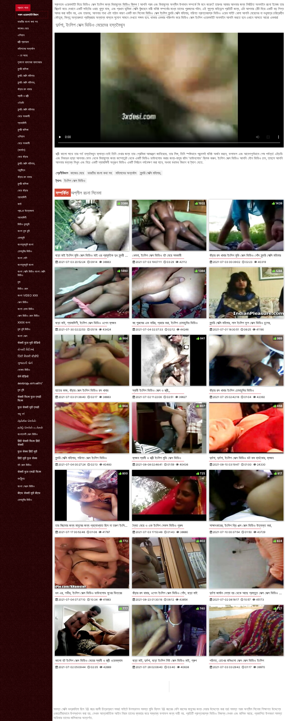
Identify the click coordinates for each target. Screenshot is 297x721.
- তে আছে (23, 55)
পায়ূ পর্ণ (21, 414)
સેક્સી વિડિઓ (26, 349)
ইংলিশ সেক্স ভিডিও (74, 180)
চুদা (19, 282)
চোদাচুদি (21, 237)
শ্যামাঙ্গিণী (22, 123)
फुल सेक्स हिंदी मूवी (27, 451)
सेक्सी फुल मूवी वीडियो (29, 342)
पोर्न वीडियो (23, 376)
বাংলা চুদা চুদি (24, 231)
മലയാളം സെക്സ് (30, 383)
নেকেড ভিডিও (24, 369)
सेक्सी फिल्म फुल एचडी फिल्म (29, 398)
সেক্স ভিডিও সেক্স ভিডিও (28, 315)
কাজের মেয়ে (23, 28)
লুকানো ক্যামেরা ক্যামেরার (30, 62)
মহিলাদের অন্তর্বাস (26, 48)
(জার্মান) (21, 150)
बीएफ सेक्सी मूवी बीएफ (29, 493)
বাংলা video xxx (28, 295)
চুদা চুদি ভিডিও (24, 329)
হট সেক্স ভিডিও (24, 465)
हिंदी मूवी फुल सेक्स (27, 458)
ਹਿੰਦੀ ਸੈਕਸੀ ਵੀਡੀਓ (28, 356)
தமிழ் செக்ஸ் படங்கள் (30, 427)
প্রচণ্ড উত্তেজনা (26, 210)
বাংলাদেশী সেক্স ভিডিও (28, 434)
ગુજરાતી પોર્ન (25, 363)
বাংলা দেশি (22, 258)
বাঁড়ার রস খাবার (25, 89)
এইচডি (21, 102)
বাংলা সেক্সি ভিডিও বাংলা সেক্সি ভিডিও (31, 273)
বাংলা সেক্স (22, 336)
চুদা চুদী (21, 390)
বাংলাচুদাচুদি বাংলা (25, 244)
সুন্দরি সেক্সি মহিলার (26, 75)
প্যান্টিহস (21, 170)
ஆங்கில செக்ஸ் (27, 420)
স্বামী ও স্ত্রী (23, 96)
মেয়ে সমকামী (24, 116)
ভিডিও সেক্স (23, 288)
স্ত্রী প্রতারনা (23, 42)
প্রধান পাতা (23, 7)
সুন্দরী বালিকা (23, 69)
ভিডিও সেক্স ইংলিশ (157, 13)
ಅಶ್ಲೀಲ (21, 478)
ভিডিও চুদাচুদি (23, 224)
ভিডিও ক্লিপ (130, 4)
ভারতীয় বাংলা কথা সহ (28, 21)
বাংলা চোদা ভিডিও (26, 309)
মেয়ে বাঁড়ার (23, 156)
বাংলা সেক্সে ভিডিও (26, 486)
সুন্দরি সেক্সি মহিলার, (26, 82)
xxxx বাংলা (24, 322)
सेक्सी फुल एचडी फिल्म (29, 471)
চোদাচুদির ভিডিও (25, 251)
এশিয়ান (21, 35)
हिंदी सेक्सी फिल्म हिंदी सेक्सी (29, 442)
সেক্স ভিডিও (23, 302)
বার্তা (20, 204)
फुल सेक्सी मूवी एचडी (28, 407)
